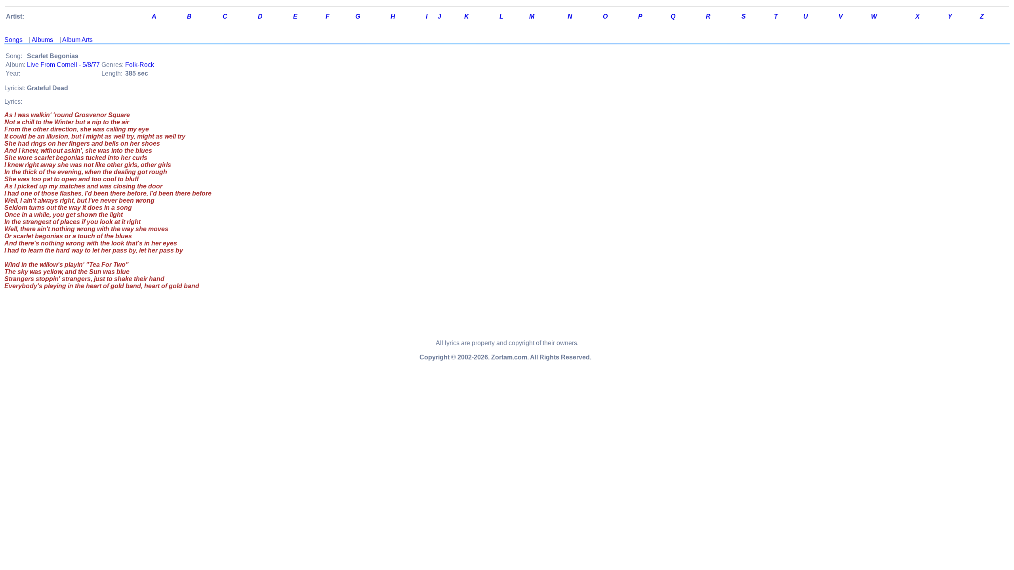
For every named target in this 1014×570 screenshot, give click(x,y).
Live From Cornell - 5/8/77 (63, 64)
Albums (42, 39)
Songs (13, 39)
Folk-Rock (139, 64)
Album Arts (77, 39)
